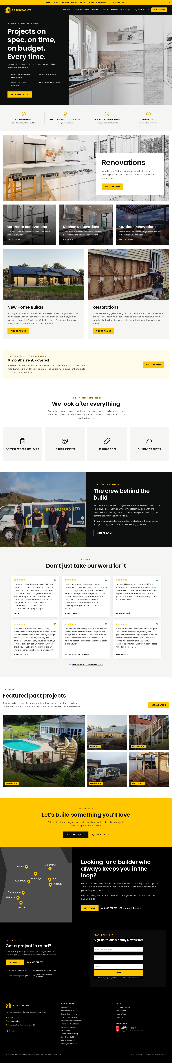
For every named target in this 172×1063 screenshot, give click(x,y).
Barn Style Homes (68, 1040)
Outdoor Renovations (69, 1017)
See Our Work (159, 705)
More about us (105, 533)
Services (66, 10)
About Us (104, 10)
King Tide (57, 1054)
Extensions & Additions (70, 1024)
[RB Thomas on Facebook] (8, 1031)
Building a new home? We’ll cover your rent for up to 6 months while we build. (86, 2)
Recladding (65, 1030)
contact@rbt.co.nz (132, 908)
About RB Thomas (123, 1007)
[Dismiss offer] (170, 2)
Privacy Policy (136, 1054)
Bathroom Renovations (70, 1011)
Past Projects (121, 1011)
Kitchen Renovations (69, 1014)
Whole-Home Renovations (71, 1020)
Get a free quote (19, 94)
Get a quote (159, 10)
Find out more (112, 186)
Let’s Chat (89, 908)
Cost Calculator (82, 10)
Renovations (66, 1007)
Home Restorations (68, 1027)
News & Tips (125, 10)
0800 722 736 (144, 10)
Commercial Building (69, 1034)
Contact (114, 10)
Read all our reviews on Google (87, 664)
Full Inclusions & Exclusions (155, 1054)
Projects (94, 10)
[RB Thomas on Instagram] (13, 1031)
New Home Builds (68, 1037)
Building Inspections (69, 1043)
